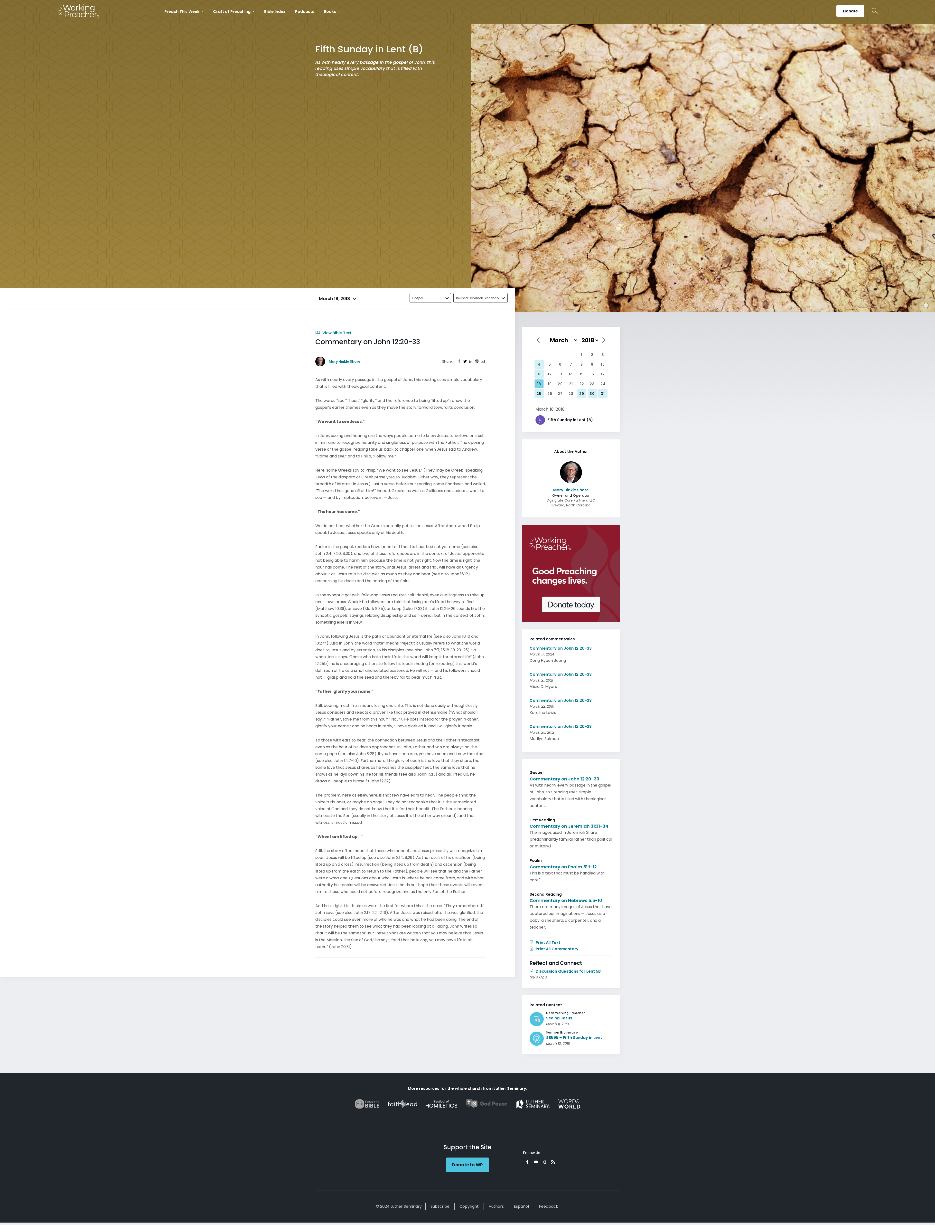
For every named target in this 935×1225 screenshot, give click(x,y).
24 (603, 383)
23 (592, 383)
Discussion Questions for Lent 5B (568, 971)
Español (521, 1206)
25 (539, 393)
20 (560, 383)
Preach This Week (182, 11)
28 (571, 393)
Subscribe (439, 1206)
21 (571, 383)
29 (581, 393)
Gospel (417, 298)
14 (571, 374)
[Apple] (545, 1162)
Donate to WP (467, 1165)
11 (539, 374)
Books (330, 11)
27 (560, 393)
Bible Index (274, 11)
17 (603, 374)
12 (550, 374)
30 (592, 393)
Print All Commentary (557, 949)
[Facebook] (527, 1162)
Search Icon (875, 11)
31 (603, 393)
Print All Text (547, 942)
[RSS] (553, 1162)
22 (581, 383)
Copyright (469, 1206)
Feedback (548, 1206)
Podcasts (304, 11)
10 (603, 364)
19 (550, 383)
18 (539, 383)
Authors (496, 1206)
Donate (850, 11)
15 (582, 374)
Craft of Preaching (232, 11)
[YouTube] (536, 1162)
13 (560, 374)
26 (549, 393)
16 (592, 374)
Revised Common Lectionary (477, 298)
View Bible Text (336, 333)
